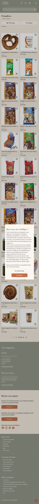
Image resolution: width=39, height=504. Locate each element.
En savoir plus (19, 271)
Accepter (19, 275)
